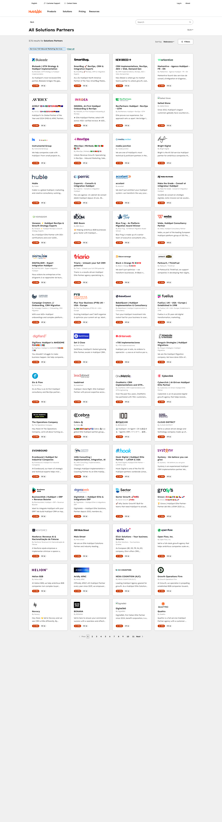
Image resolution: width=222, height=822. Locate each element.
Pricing (82, 11)
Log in (179, 3)
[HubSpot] (35, 11)
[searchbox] (164, 22)
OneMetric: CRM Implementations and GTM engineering (129, 383)
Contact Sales (72, 3)
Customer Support (53, 3)
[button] (190, 29)
